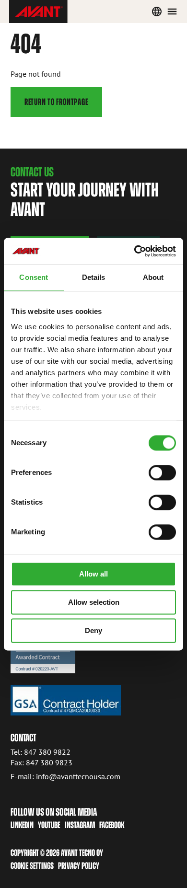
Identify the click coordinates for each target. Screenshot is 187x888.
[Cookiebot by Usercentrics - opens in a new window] (134, 251)
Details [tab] (93, 277)
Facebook (111, 825)
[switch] (162, 472)
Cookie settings (32, 866)
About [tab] (153, 277)
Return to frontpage (56, 102)
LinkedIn (22, 825)
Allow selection (93, 602)
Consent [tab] (33, 277)
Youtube (49, 825)
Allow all (93, 574)
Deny (93, 630)
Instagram (80, 825)
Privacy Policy (78, 866)
